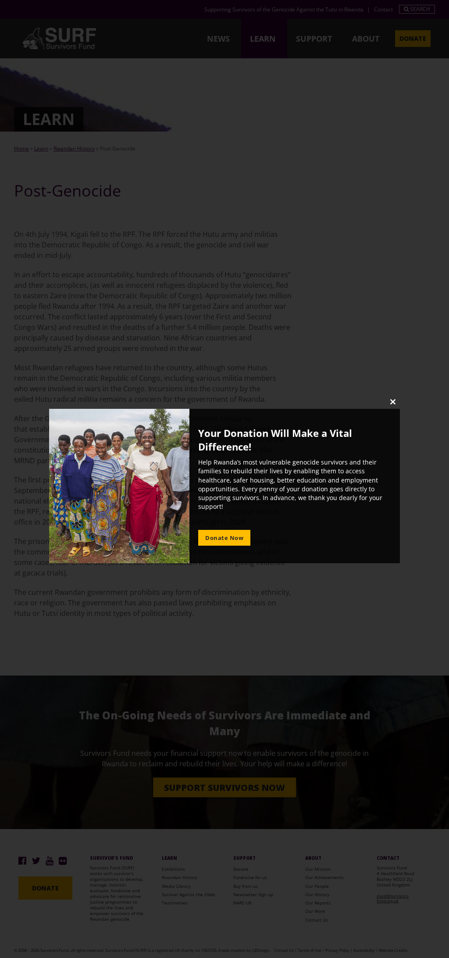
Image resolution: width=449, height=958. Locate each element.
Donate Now (224, 538)
